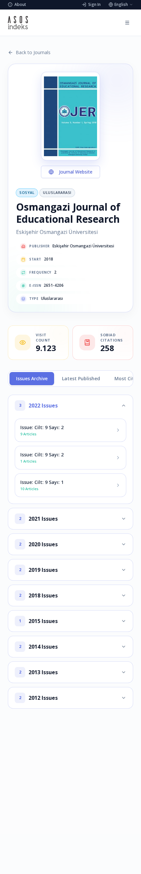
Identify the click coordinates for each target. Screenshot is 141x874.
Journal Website (75, 172)
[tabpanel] (70, 552)
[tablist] (70, 378)
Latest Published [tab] (81, 378)
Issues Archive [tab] (32, 378)
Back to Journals (33, 52)
